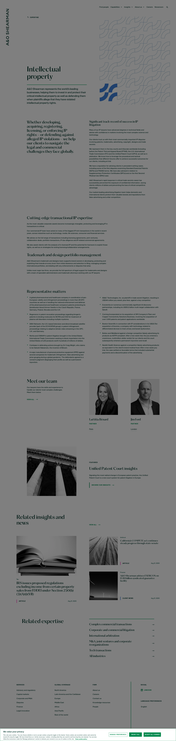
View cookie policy (81, 739)
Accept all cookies (152, 734)
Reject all (135, 734)
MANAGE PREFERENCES (118, 734)
